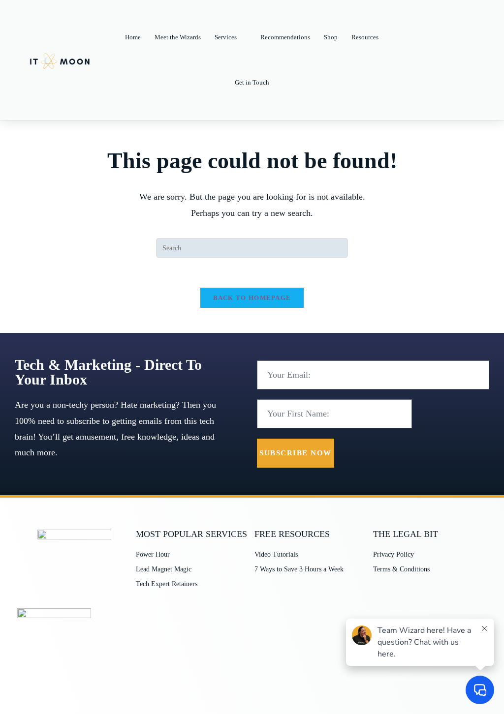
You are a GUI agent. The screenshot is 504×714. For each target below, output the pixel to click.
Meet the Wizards (178, 37)
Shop (331, 37)
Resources (364, 37)
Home (133, 37)
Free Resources (292, 534)
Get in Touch (252, 82)
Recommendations (285, 37)
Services (226, 37)
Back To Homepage (252, 297)
